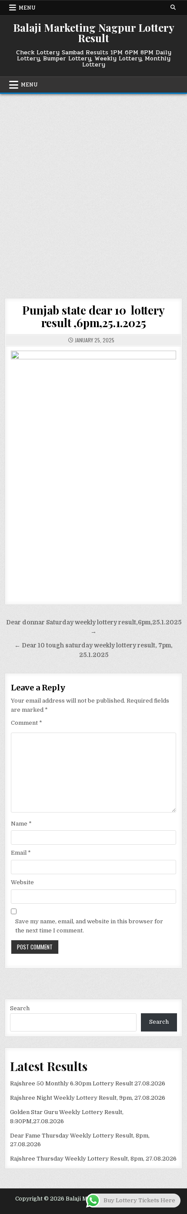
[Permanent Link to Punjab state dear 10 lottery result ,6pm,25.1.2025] (94, 470)
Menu (27, 7)
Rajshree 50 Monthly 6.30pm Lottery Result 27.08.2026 (87, 1083)
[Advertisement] (93, 191)
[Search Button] (173, 7)
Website (22, 882)
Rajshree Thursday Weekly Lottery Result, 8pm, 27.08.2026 (93, 1158)
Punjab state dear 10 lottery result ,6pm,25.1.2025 (93, 316)
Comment (26, 723)
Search (20, 1008)
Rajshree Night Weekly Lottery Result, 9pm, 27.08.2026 (87, 1098)
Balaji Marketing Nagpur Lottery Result (93, 32)
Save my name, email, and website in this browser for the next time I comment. (89, 926)
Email (21, 852)
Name (21, 823)
